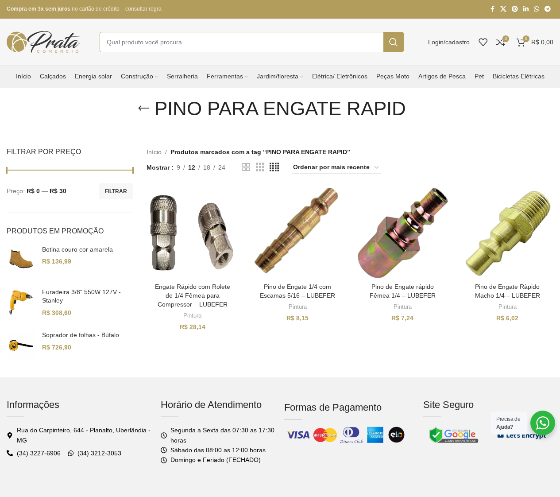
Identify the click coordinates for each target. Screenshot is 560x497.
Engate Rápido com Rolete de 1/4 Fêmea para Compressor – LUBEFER (192, 295)
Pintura (192, 315)
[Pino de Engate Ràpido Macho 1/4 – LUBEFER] (507, 233)
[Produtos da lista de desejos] (483, 42)
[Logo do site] (44, 41)
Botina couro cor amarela (77, 249)
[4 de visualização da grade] (274, 167)
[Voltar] (143, 108)
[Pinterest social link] (515, 9)
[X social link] (503, 9)
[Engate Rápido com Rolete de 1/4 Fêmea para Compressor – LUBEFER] (192, 233)
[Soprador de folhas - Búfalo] (21, 345)
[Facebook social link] (492, 9)
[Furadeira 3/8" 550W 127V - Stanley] (21, 303)
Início (154, 151)
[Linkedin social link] (526, 9)
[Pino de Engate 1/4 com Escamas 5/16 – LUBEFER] (297, 233)
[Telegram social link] (547, 9)
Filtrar (116, 191)
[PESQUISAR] (393, 42)
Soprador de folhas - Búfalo (80, 334)
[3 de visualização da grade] (260, 167)
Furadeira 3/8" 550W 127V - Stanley (81, 296)
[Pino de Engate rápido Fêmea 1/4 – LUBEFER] (402, 233)
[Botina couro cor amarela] (21, 259)
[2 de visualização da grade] (246, 167)
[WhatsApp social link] (536, 9)
